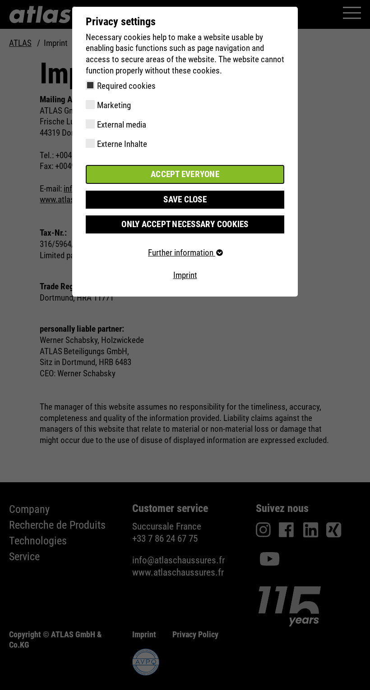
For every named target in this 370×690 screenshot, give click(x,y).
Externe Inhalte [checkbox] (122, 144)
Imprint (185, 275)
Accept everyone (185, 174)
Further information (181, 252)
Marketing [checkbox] (114, 105)
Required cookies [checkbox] (126, 86)
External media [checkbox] (121, 124)
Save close (185, 199)
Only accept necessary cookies (184, 224)
